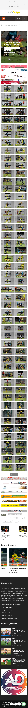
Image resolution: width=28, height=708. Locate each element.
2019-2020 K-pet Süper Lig (15, 514)
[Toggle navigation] (3, 18)
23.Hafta (5, 518)
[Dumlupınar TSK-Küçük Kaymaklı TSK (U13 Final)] (6, 632)
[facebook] (17, 18)
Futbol (7, 50)
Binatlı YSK (13, 518)
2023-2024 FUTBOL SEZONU (9, 564)
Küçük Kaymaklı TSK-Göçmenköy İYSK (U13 (19, 661)
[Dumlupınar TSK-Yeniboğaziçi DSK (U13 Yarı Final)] (6, 651)
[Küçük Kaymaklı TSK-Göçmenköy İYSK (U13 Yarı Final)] (6, 661)
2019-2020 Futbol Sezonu (17, 24)
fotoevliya (21, 518)
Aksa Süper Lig (22, 564)
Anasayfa (5, 24)
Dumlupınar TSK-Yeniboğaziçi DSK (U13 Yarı (18, 651)
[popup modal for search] (24, 18)
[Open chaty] (24, 704)
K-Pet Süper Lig (10, 52)
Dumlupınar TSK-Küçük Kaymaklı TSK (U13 (19, 631)
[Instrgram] (19, 18)
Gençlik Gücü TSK (7, 521)
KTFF (16, 521)
